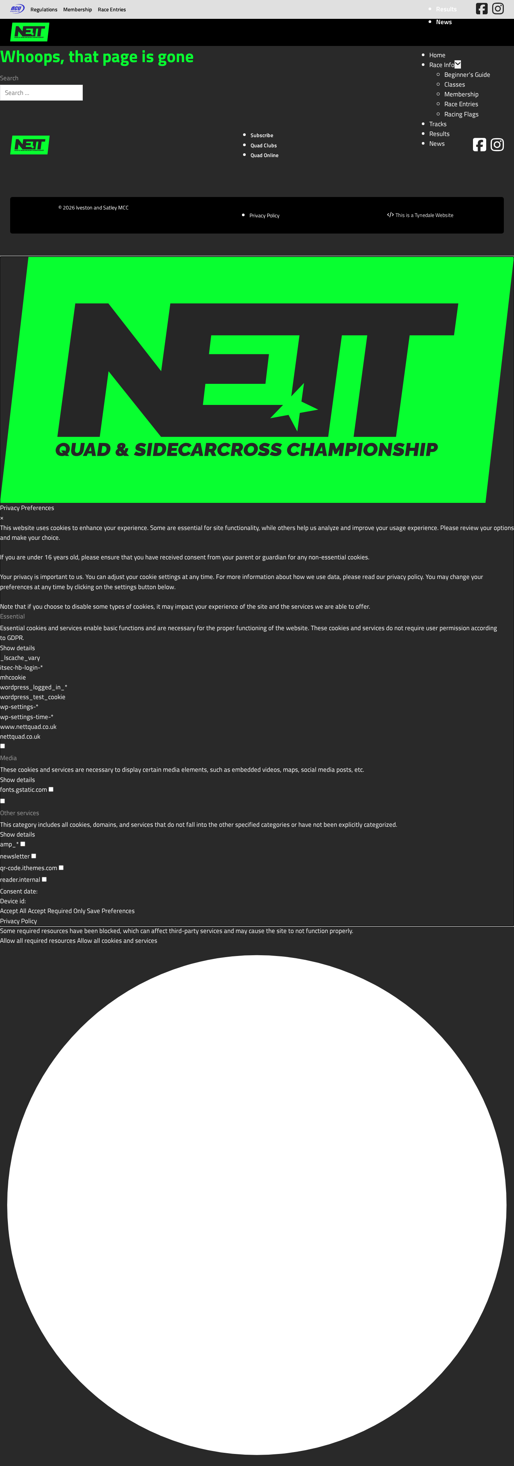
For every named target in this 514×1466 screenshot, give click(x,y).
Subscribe (262, 135)
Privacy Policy (264, 215)
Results (446, 9)
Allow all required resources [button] (38, 940)
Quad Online (264, 155)
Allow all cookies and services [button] (117, 940)
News (444, 22)
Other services (19, 813)
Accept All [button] (13, 911)
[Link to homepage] (29, 32)
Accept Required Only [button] (56, 911)
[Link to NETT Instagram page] (497, 145)
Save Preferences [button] (111, 911)
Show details (17, 648)
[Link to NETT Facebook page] (479, 145)
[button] (257, 1205)
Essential (12, 616)
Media (8, 758)
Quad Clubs (264, 145)
